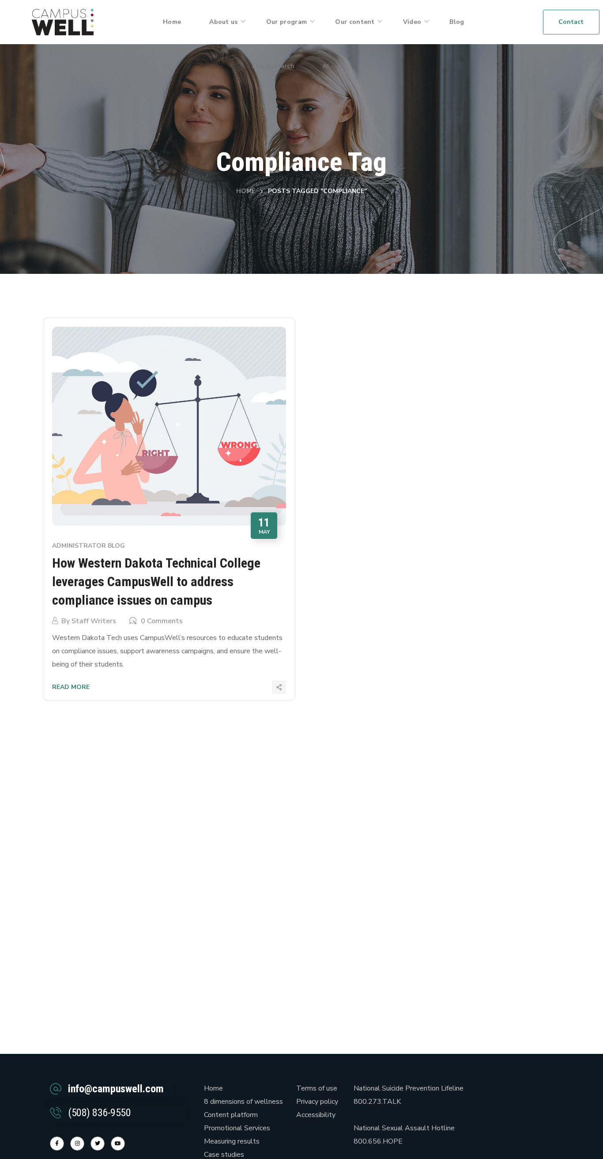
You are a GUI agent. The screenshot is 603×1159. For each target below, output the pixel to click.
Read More (71, 687)
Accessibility (315, 1115)
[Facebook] (57, 1143)
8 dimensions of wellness (243, 1101)
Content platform (231, 1115)
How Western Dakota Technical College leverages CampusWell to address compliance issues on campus (156, 581)
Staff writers (94, 621)
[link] (62, 22)
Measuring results (232, 1141)
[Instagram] (77, 1143)
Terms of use (316, 1088)
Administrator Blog (88, 546)
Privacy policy (317, 1101)
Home (245, 191)
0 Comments (162, 621)
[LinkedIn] (97, 1143)
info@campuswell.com (116, 1089)
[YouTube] (118, 1143)
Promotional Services (237, 1128)
